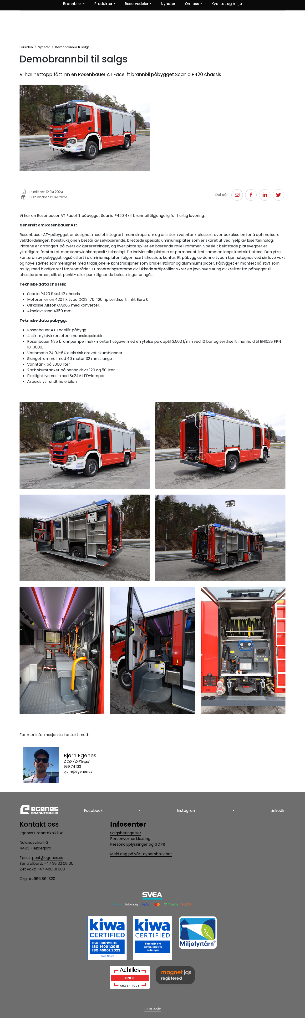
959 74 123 (72, 766)
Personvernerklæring (130, 838)
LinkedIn (277, 810)
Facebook (93, 810)
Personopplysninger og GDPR (137, 844)
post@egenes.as (47, 857)
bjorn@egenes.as (78, 771)
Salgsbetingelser (125, 833)
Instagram (186, 810)
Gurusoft (152, 1009)
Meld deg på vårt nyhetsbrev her (141, 854)
